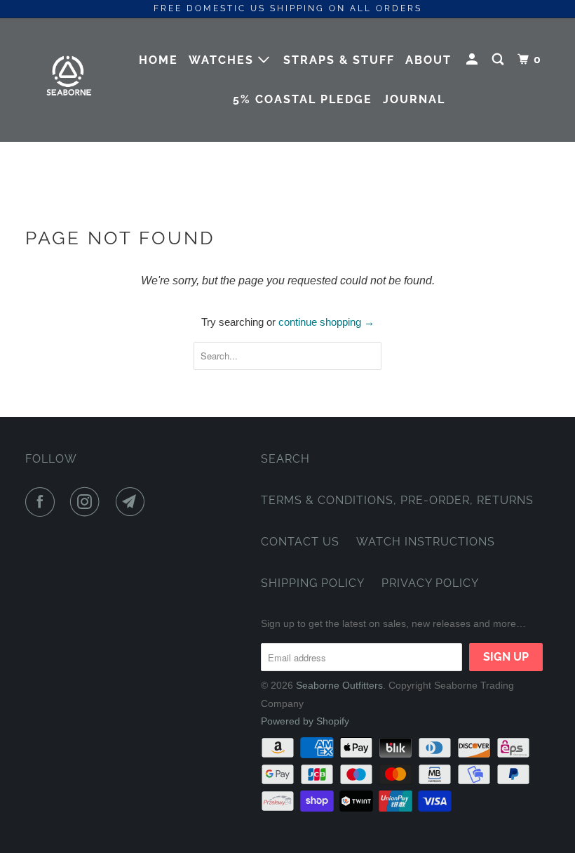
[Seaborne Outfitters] (68, 80)
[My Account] (474, 59)
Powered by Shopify (305, 721)
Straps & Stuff (339, 60)
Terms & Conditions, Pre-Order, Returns (397, 500)
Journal (414, 99)
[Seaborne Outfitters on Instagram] (87, 502)
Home (158, 60)
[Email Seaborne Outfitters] (133, 502)
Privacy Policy (430, 583)
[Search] (499, 59)
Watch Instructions (425, 541)
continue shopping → (326, 322)
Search (285, 458)
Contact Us (300, 541)
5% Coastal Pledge (302, 99)
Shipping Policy (313, 583)
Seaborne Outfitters (339, 685)
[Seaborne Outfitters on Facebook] (42, 502)
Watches (223, 60)
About (428, 60)
